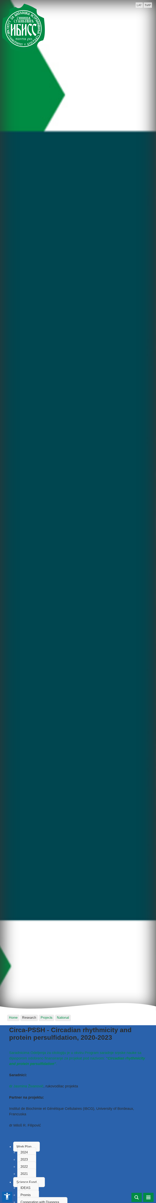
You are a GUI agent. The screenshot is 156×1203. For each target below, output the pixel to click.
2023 (24, 1159)
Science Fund (26, 1182)
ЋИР (148, 5)
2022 (24, 1166)
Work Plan (23, 1146)
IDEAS (25, 1188)
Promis (26, 1195)
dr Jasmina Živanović (26, 1086)
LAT (139, 5)
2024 (24, 1152)
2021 (24, 1173)
